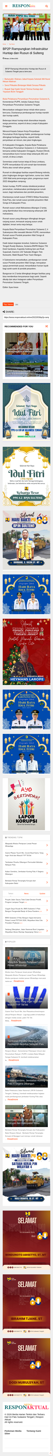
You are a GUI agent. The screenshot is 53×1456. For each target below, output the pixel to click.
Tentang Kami (33, 1431)
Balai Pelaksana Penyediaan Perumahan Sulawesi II (26, 99)
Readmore (19, 981)
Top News (12, 44)
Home (4, 44)
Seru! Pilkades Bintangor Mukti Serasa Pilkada (25, 85)
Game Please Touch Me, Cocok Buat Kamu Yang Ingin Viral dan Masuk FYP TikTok (25, 1001)
